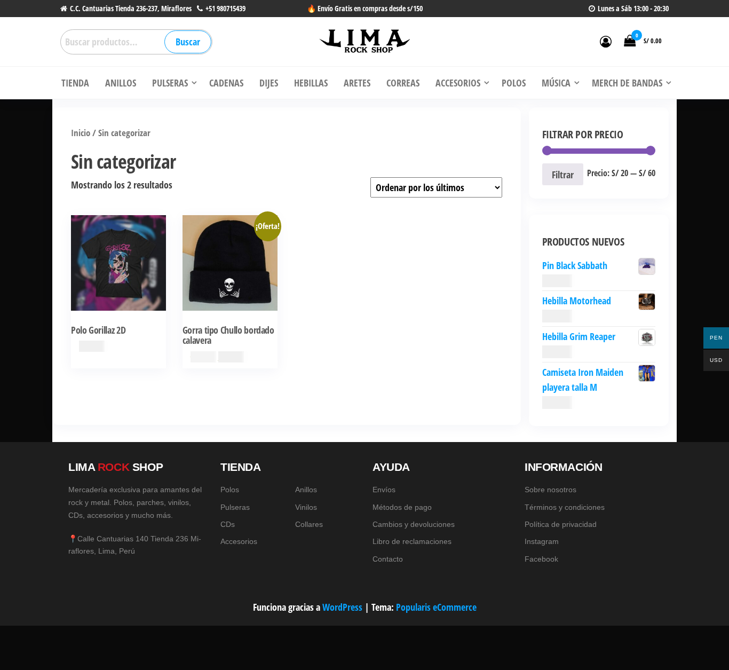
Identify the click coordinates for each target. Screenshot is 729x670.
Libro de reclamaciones (412, 541)
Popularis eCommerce (436, 607)
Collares (309, 524)
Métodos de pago (402, 507)
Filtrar (563, 174)
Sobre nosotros (550, 489)
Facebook (541, 559)
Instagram (542, 541)
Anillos (306, 489)
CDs (227, 524)
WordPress (342, 607)
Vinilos (306, 507)
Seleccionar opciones (118, 276)
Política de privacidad (561, 524)
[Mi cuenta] (606, 41)
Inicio (80, 133)
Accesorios (238, 541)
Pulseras (235, 507)
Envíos (384, 489)
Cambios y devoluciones (414, 524)
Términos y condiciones (565, 507)
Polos (229, 489)
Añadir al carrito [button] (229, 276)
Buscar (188, 41)
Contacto (388, 559)
